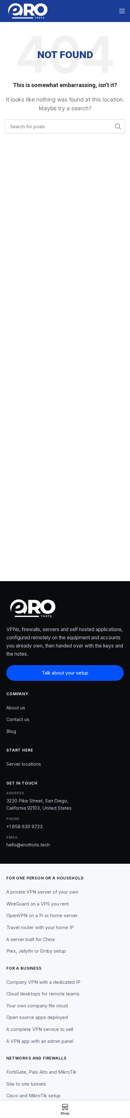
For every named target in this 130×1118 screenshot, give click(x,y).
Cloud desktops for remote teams (43, 993)
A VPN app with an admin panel (39, 1041)
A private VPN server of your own (42, 892)
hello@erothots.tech (28, 844)
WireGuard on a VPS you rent (37, 903)
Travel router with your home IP (40, 927)
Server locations (23, 764)
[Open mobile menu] (122, 11)
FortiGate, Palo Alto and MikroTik (41, 1072)
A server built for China (30, 939)
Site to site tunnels (26, 1084)
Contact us (17, 719)
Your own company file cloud (37, 1005)
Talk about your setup (65, 673)
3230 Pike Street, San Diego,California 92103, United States (39, 804)
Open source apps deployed (37, 1017)
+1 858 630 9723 (24, 826)
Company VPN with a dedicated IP (43, 982)
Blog (11, 731)
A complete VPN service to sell (39, 1029)
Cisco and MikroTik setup (33, 1095)
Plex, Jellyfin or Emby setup (36, 951)
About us (15, 707)
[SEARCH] (118, 126)
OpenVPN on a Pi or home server (42, 915)
